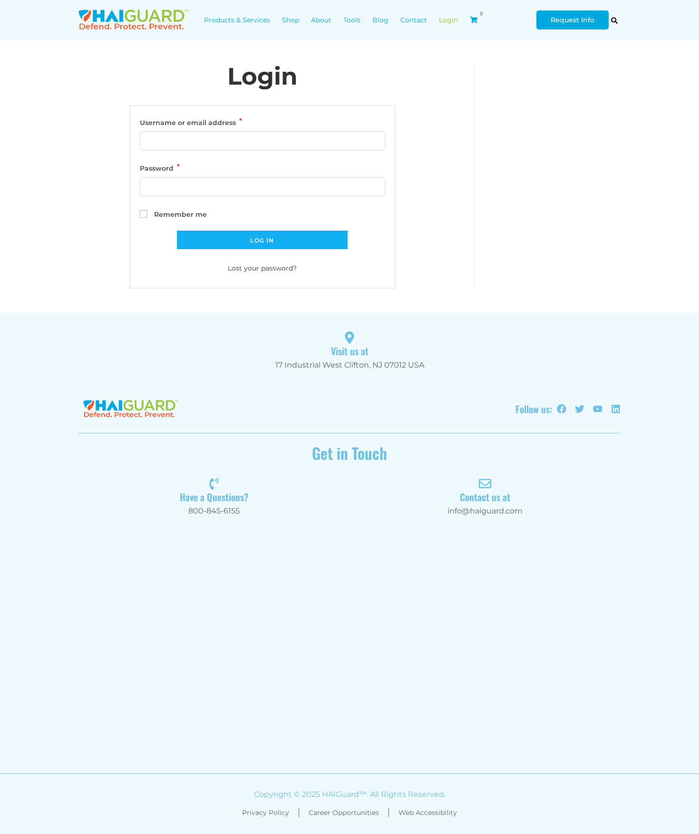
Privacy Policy (265, 812)
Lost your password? (262, 268)
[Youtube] (597, 409)
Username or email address (206, 122)
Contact (413, 20)
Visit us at (350, 351)
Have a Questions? (214, 497)
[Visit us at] (349, 337)
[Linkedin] (616, 409)
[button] (615, 20)
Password (174, 168)
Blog (380, 20)
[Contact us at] (485, 483)
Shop (290, 20)
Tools (351, 20)
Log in (262, 240)
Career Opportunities (344, 812)
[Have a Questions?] (214, 483)
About (321, 20)
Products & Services (237, 20)
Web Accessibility (427, 812)
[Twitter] (579, 409)
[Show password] (375, 187)
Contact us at (485, 497)
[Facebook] (561, 409)
